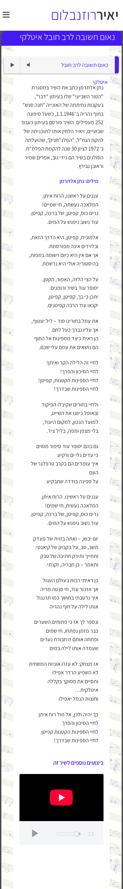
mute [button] (28, 65)
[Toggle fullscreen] (90, 833)
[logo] (84, 15)
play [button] (12, 65)
